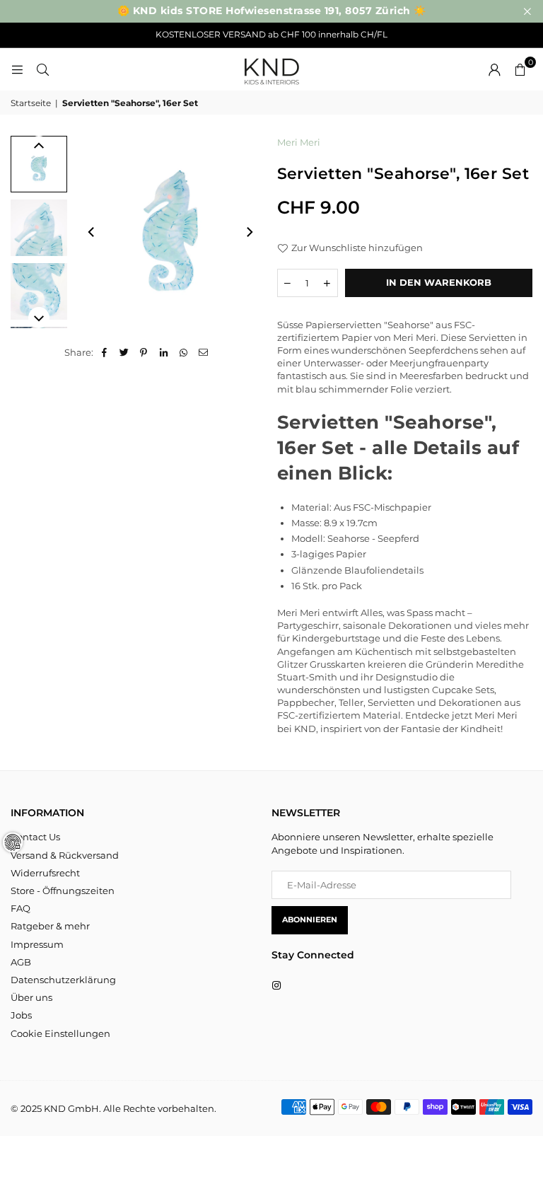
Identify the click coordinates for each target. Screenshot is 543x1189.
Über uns (31, 997)
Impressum (37, 944)
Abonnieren (309, 919)
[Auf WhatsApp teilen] (183, 352)
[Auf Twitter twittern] (124, 352)
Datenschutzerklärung (63, 979)
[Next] (248, 232)
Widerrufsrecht (45, 872)
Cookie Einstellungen (60, 1033)
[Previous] (92, 232)
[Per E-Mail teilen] (203, 352)
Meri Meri (298, 142)
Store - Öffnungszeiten (63, 890)
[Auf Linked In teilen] (163, 352)
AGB (21, 962)
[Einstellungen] (494, 69)
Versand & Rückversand (65, 855)
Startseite (31, 103)
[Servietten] (38, 164)
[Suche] (42, 69)
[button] (519, 69)
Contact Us (35, 836)
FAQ (20, 908)
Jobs (21, 1015)
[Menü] (17, 69)
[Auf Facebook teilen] (104, 352)
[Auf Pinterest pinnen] (144, 352)
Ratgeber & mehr (50, 926)
